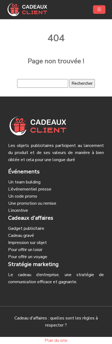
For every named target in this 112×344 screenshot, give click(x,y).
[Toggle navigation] (99, 9)
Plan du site (56, 340)
